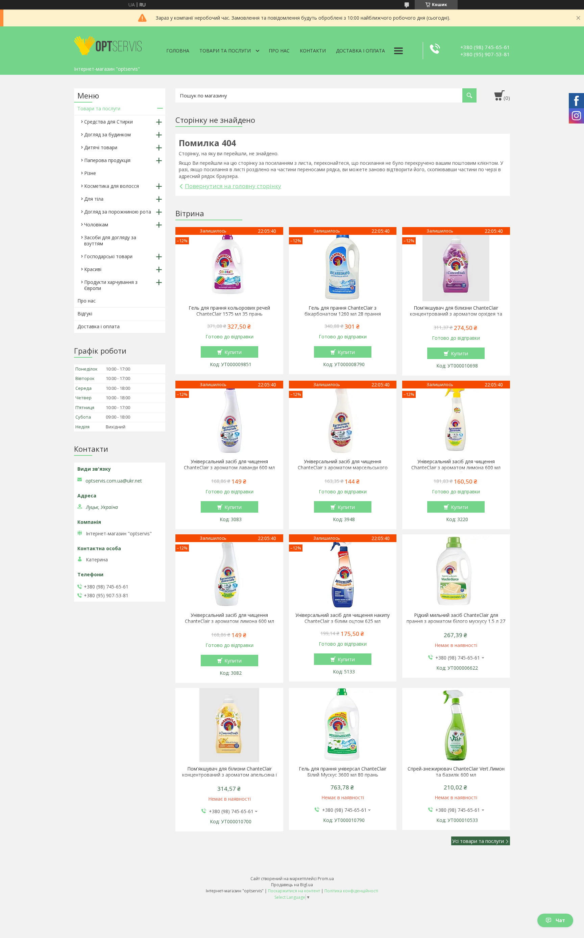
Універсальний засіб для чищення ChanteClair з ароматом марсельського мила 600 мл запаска (343, 468)
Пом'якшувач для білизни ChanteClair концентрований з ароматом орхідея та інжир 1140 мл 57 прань (456, 314)
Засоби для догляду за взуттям (110, 240)
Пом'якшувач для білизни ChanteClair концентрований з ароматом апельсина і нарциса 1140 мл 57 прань (229, 775)
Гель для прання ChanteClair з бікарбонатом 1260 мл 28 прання (343, 311)
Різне (90, 173)
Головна (177, 50)
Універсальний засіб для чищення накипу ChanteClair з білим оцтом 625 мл (342, 618)
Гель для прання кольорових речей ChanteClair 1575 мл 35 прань (229, 311)
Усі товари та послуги (478, 841)
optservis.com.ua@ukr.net (114, 481)
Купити (233, 352)
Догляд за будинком (107, 134)
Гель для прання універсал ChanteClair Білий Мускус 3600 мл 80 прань (342, 772)
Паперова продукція (107, 160)
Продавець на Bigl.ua (292, 885)
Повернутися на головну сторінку (233, 186)
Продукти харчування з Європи (111, 285)
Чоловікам (96, 224)
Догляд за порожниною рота (117, 211)
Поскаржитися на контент (294, 891)
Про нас (279, 50)
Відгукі (84, 313)
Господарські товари (108, 256)
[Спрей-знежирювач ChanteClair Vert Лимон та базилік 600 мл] (456, 725)
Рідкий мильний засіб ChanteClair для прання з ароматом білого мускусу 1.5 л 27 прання (456, 621)
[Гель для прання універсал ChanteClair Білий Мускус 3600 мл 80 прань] (343, 725)
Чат (560, 920)
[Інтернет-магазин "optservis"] (108, 44)
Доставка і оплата (360, 50)
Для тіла (93, 199)
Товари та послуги (225, 50)
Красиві (92, 269)
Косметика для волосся (111, 186)
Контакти (313, 50)
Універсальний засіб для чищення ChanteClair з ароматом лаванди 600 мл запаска (229, 468)
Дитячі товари (100, 147)
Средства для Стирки (108, 121)
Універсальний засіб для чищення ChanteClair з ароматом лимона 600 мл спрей (456, 468)
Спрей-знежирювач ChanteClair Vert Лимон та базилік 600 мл (456, 772)
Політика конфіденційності (351, 891)
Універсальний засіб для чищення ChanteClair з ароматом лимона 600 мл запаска (229, 621)
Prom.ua (326, 878)
